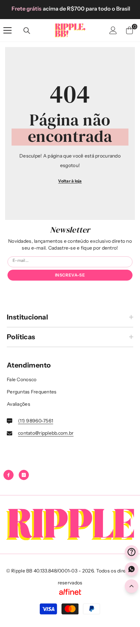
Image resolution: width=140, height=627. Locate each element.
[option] (70, 8)
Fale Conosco (21, 379)
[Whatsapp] (131, 569)
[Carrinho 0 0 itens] (129, 30)
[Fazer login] (113, 30)
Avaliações (18, 404)
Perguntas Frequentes (32, 392)
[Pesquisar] (27, 31)
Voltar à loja (70, 180)
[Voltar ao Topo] (131, 586)
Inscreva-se (70, 275)
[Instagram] (24, 475)
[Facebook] (8, 475)
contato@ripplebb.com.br (45, 433)
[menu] (7, 30)
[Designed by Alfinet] (70, 592)
